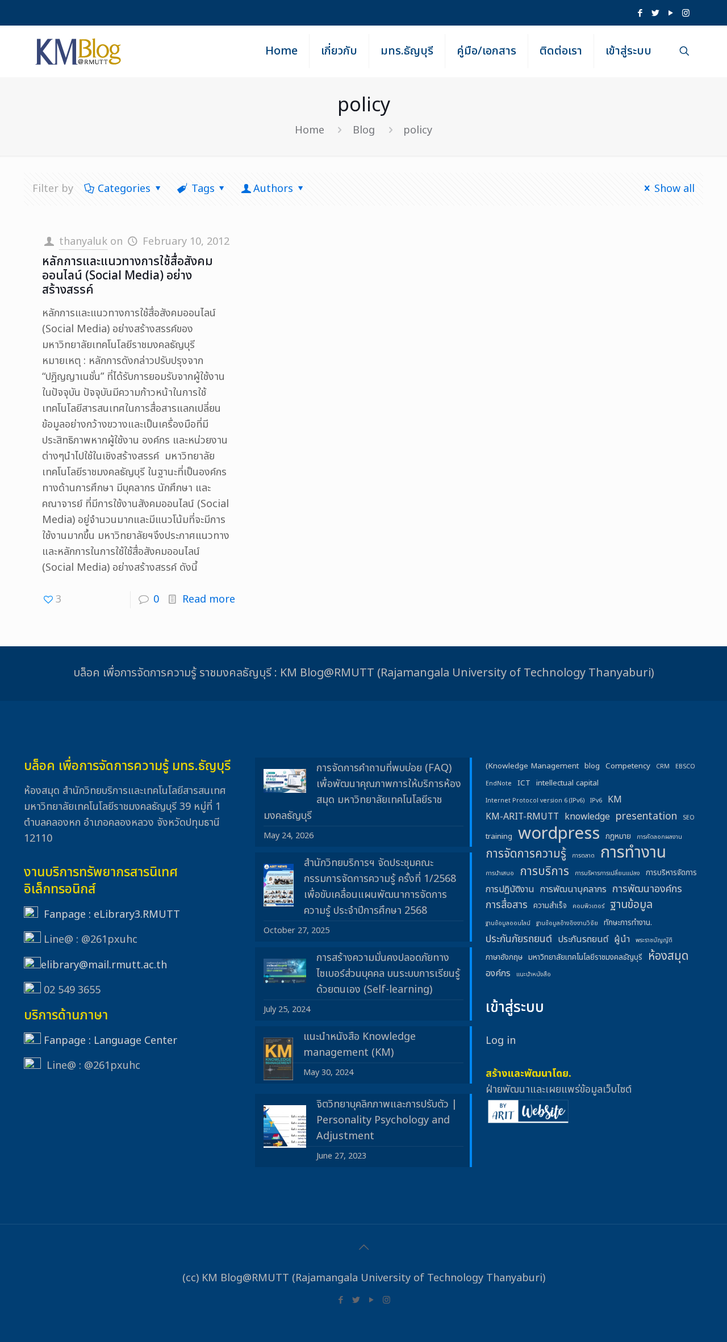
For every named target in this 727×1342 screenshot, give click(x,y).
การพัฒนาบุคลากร (573, 889)
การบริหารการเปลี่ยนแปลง (607, 873)
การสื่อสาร (507, 905)
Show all (674, 189)
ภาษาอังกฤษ (504, 957)
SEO (689, 817)
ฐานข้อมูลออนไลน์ (508, 923)
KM (615, 799)
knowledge (587, 816)
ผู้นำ (622, 939)
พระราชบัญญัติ (654, 940)
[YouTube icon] (670, 13)
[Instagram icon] (686, 13)
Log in (501, 1040)
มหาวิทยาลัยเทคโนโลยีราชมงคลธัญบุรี (585, 957)
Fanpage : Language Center (110, 1040)
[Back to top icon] (363, 1248)
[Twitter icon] (655, 13)
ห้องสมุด (668, 956)
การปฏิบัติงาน (510, 889)
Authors (273, 189)
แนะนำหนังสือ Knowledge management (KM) (359, 1044)
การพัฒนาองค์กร (647, 889)
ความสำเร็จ (550, 906)
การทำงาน (633, 853)
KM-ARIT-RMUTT (522, 816)
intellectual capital (567, 783)
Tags (203, 189)
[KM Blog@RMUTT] (79, 51)
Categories (124, 189)
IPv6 (596, 800)
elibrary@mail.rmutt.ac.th (104, 965)
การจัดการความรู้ (526, 854)
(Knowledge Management (532, 766)
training (499, 836)
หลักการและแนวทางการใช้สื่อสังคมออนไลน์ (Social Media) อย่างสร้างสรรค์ (127, 276)
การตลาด (583, 855)
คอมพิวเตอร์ (588, 906)
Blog (364, 130)
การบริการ (544, 872)
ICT (523, 783)
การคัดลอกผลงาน (659, 837)
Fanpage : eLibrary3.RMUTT (112, 914)
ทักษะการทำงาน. (628, 923)
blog (592, 766)
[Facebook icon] (640, 13)
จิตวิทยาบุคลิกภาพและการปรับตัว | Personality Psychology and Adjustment (386, 1120)
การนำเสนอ (500, 873)
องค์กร (498, 973)
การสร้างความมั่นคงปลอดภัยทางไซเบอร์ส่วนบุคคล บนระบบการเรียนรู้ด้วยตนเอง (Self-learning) (388, 973)
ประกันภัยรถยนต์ (519, 939)
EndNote (499, 783)
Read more (208, 599)
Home (309, 130)
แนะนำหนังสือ (533, 974)
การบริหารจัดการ (671, 873)
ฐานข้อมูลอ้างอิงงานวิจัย (567, 923)
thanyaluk (83, 241)
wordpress (559, 834)
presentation (646, 816)
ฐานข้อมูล (631, 905)
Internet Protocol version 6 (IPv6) (535, 800)
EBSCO (685, 766)
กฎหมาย (618, 836)
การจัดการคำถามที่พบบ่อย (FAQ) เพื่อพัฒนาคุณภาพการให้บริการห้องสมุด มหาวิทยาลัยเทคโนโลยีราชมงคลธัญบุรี (362, 791)
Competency (627, 766)
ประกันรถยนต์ (583, 939)
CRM (663, 766)
